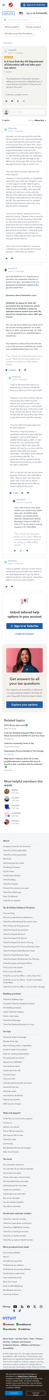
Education (8, 43)
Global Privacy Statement (27, 1376)
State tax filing (10, 728)
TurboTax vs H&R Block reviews (16, 1227)
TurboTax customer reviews (14, 1219)
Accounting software (11, 1253)
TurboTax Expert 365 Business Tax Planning (21, 959)
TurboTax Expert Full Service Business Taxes (21, 947)
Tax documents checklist (13, 1202)
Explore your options (24, 704)
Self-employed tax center (13, 863)
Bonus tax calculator (11, 1198)
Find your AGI (9, 1079)
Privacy (39, 1339)
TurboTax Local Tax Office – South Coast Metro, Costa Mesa (23, 981)
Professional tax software (13, 1265)
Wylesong (12, 128)
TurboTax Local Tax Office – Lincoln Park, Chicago (24, 987)
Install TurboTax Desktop (13, 1012)
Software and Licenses (21, 1342)
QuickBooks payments (12, 1261)
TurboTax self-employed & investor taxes (20, 922)
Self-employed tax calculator (15, 1185)
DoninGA (15, 805)
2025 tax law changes (12, 1104)
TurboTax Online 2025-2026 (15, 850)
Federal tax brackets (11, 1099)
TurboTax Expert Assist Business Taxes (19, 951)
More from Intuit (10, 1282)
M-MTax (14, 790)
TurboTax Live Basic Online (16, 95)
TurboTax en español (12, 900)
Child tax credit (9, 1091)
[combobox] (21, 19)
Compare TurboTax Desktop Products (18, 1004)
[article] (24, 194)
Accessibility (8, 1348)
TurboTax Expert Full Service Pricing (18, 942)
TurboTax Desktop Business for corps (18, 1024)
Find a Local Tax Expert (12, 967)
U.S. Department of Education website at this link (22, 285)
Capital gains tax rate (12, 1070)
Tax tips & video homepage (14, 1037)
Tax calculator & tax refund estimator (18, 1169)
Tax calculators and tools (13, 1165)
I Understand (14, 1393)
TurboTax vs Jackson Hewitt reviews (18, 1240)
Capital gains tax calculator (14, 1194)
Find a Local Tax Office (12, 971)
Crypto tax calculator (11, 1190)
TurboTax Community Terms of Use (19, 743)
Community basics (11, 747)
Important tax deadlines (13, 1095)
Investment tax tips (11, 1087)
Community (8, 1144)
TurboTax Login (9, 1139)
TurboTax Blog (9, 880)
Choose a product (33, 27)
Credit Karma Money (11, 875)
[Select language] (21, 13)
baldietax (15, 821)
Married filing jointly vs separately (17, 1045)
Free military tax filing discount (16, 926)
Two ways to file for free (13, 1135)
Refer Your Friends (10, 1152)
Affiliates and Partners (30, 1345)
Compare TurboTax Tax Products (16, 846)
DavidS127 (12, 268)
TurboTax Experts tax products (15, 930)
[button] (8, 13)
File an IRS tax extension (13, 1131)
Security (6, 1342)
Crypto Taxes (8, 871)
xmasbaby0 (16, 813)
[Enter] (5, 19)
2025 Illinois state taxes (14, 725)
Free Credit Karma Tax (12, 1277)
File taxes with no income (13, 1058)
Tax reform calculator (12, 1206)
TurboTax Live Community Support (17, 1118)
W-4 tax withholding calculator (16, 1181)
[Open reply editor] (24, 112)
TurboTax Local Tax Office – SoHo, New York (22, 976)
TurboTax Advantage (11, 1020)
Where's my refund (11, 1127)
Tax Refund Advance (11, 867)
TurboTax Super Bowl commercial (17, 1223)
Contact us (7, 1123)
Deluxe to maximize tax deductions (18, 917)
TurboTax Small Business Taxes (16, 955)
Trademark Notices (11, 1345)
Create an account (24, 633)
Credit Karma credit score (14, 1273)
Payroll (6, 1257)
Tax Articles (9, 739)
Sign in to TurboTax (26, 626)
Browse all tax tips (10, 1041)
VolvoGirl (15, 798)
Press (32, 1339)
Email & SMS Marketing (13, 1286)
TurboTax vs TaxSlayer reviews (15, 1231)
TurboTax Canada (10, 884)
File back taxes (9, 1075)
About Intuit (8, 1339)
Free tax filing (9, 913)
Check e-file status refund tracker (16, 1177)
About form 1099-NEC (12, 1062)
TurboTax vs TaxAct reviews (14, 1236)
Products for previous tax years (16, 888)
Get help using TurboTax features (18, 33)
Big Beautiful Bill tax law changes (17, 1148)
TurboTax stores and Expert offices (17, 963)
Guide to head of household (15, 1050)
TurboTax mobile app (12, 892)
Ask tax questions (12, 27)
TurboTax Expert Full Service (15, 938)
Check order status (11, 1016)
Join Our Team (21, 1339)
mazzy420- (12, 50)
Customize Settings (35, 1393)
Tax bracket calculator (12, 1173)
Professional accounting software (16, 1269)
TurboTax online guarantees (14, 855)
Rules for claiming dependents (16, 1054)
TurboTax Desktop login (13, 999)
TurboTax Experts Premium (14, 934)
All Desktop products (12, 1008)
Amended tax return (11, 1066)
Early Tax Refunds (10, 896)
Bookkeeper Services (12, 1290)
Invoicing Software (11, 1294)
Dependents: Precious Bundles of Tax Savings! (24, 751)
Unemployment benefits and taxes (17, 1083)
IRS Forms (7, 859)
